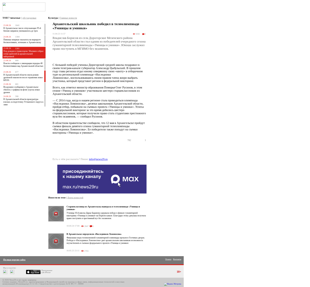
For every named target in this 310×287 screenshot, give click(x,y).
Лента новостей (75, 197)
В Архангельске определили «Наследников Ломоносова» (94, 234)
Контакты (177, 259)
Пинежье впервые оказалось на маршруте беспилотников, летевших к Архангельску (22, 41)
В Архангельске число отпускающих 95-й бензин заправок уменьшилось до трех (22, 29)
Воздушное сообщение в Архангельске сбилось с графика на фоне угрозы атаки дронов (21, 90)
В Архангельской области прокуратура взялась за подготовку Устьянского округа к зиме (23, 102)
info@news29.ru (98, 159)
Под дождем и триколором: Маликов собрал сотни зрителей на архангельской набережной (23, 54)
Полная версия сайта (14, 259)
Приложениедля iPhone (46, 271)
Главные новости (68, 18)
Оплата (168, 259)
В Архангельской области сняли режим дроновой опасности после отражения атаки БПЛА (23, 77)
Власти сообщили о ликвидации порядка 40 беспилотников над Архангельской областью (23, 64)
